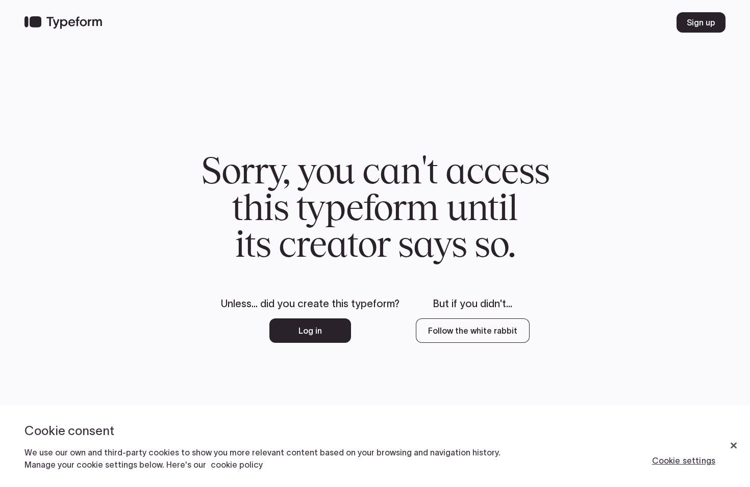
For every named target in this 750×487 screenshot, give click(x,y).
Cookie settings (683, 460)
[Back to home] (63, 22)
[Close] (733, 446)
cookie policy (237, 464)
